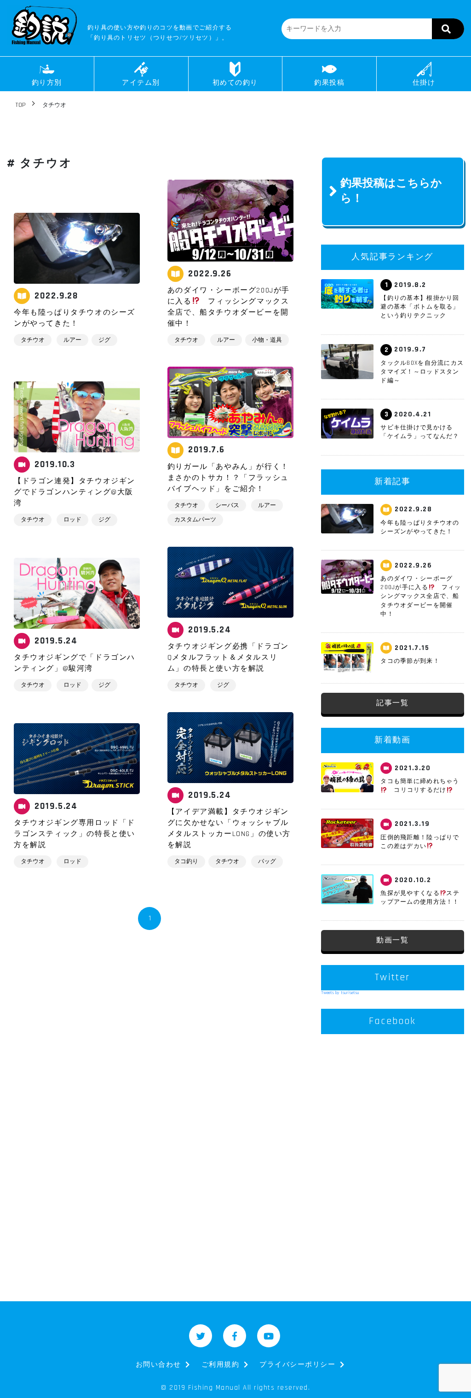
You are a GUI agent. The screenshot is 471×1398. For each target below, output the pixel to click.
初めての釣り (235, 82)
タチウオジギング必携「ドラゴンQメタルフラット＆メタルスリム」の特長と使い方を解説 (228, 657)
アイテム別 (141, 82)
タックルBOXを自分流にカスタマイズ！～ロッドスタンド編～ (422, 371)
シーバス (227, 505)
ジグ (104, 340)
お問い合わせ (158, 1364)
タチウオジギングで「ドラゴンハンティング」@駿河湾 (74, 663)
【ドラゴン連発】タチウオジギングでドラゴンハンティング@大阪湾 (74, 492)
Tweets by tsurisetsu (340, 992)
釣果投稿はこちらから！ (391, 191)
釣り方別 (47, 82)
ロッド (72, 519)
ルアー (72, 340)
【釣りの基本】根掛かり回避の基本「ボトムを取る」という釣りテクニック (419, 306)
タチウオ (33, 340)
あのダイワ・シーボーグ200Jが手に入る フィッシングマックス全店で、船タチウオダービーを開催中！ (228, 307)
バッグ (267, 861)
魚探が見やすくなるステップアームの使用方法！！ (420, 897)
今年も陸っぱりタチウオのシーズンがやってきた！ (74, 318)
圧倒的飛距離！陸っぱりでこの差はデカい (419, 842)
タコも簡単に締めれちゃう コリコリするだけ (419, 786)
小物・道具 (267, 340)
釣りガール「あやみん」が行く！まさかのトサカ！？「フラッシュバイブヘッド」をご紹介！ (228, 478)
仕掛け (424, 82)
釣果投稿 (329, 82)
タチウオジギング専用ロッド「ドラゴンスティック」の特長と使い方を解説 (74, 834)
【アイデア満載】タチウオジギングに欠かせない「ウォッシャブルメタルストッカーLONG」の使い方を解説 (229, 828)
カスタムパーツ (195, 519)
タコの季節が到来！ (410, 661)
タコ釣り (186, 861)
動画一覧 (392, 940)
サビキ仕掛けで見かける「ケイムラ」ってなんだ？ (419, 432)
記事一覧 (392, 703)
